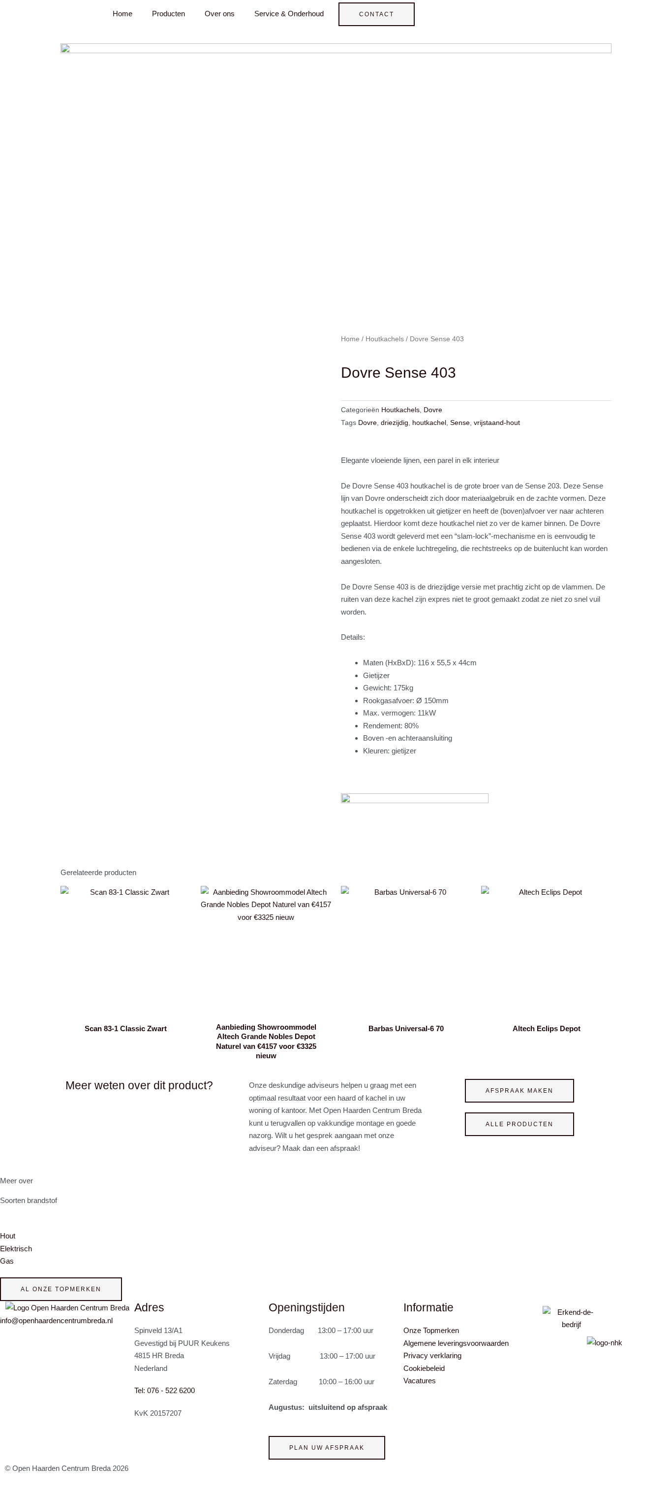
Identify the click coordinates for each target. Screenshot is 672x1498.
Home (122, 13)
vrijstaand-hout (497, 422)
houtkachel (429, 422)
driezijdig (394, 422)
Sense (460, 422)
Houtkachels (385, 339)
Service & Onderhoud (289, 13)
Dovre (433, 410)
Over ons (220, 13)
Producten (168, 13)
